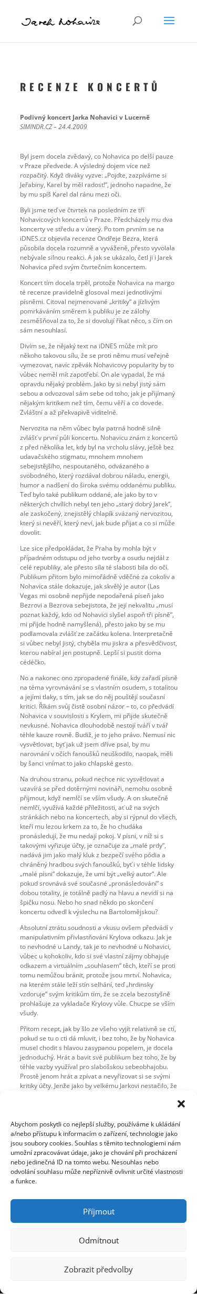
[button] (181, 1104)
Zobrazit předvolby (98, 1269)
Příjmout (99, 1211)
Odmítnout (99, 1240)
